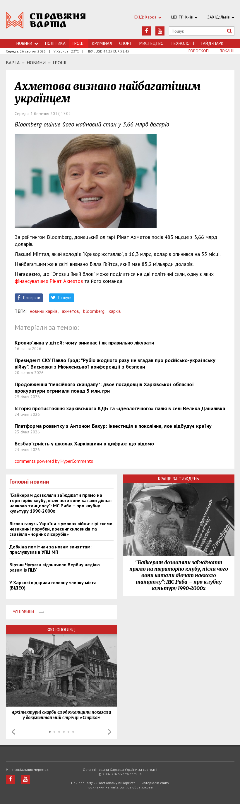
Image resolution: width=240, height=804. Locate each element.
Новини (24, 43)
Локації (227, 50)
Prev (13, 732)
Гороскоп (198, 50)
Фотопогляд (61, 629)
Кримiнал (102, 43)
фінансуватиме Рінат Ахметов (49, 281)
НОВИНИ (36, 62)
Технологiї (182, 43)
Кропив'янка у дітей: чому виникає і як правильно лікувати (84, 342)
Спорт (125, 43)
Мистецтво (151, 43)
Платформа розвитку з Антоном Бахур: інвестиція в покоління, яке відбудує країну (113, 426)
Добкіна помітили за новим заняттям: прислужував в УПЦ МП (50, 549)
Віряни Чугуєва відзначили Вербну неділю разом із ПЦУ (54, 567)
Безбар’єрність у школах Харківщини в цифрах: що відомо (84, 443)
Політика (55, 43)
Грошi (59, 62)
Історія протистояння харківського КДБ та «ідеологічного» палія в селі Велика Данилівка (120, 408)
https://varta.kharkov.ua (46, 23)
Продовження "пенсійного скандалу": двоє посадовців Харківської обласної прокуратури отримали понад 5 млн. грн (104, 387)
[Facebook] (146, 31)
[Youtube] (159, 31)
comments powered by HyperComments (54, 461)
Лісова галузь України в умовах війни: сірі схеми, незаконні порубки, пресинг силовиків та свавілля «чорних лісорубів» (61, 529)
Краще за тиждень (178, 479)
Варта (13, 62)
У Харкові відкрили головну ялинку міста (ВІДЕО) (53, 585)
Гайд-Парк (212, 43)
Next (109, 732)
